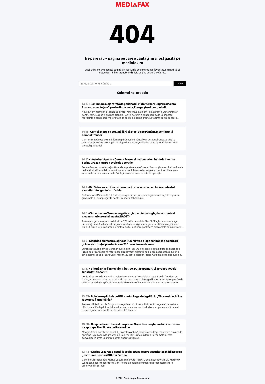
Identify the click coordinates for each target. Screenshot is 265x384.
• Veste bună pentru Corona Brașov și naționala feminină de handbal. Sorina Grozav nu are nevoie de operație (129, 161)
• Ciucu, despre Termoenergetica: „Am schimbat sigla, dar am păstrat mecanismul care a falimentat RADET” (128, 215)
